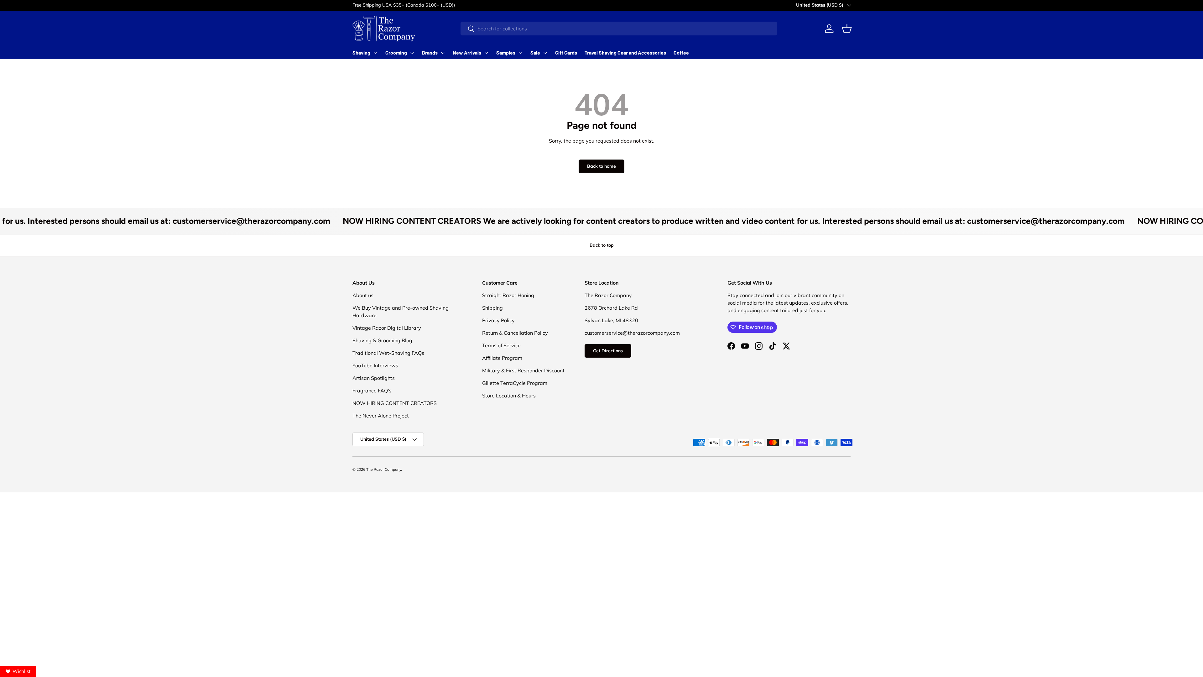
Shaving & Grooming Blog (382, 340)
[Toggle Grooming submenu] (412, 52)
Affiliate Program (502, 358)
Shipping (492, 308)
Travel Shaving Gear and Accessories (625, 52)
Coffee (681, 52)
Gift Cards (566, 52)
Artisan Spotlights (373, 378)
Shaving (361, 52)
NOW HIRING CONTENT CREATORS (394, 403)
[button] (847, 28)
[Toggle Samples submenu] (520, 52)
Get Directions (608, 351)
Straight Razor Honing (508, 295)
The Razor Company (383, 469)
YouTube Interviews (375, 365)
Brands (430, 52)
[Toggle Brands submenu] (442, 52)
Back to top (602, 245)
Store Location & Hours (509, 395)
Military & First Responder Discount (523, 370)
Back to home (601, 166)
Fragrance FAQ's (372, 390)
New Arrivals (467, 52)
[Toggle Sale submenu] (545, 52)
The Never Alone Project (380, 415)
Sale (535, 52)
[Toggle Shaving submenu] (375, 52)
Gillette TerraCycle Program (514, 383)
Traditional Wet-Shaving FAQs (388, 353)
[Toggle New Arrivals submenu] (486, 52)
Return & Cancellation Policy (515, 333)
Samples (505, 52)
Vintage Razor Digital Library (386, 328)
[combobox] (619, 28)
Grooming (396, 52)
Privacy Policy (498, 320)
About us (362, 295)
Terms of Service (501, 345)
